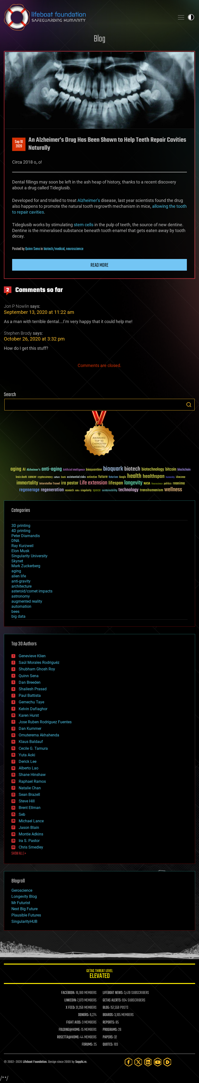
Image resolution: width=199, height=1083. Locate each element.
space (97, 490)
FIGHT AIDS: (73, 1022)
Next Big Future (24, 909)
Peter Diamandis (25, 535)
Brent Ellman (30, 807)
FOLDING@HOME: (69, 1030)
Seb (22, 814)
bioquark (113, 469)
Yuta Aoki (27, 755)
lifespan (115, 483)
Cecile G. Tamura (33, 748)
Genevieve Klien (32, 656)
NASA (147, 484)
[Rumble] (167, 1062)
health (134, 476)
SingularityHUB (24, 921)
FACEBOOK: (68, 993)
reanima (179, 483)
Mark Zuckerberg (25, 566)
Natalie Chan (30, 788)
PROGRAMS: (110, 1030)
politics (168, 483)
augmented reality (26, 601)
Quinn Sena (32, 249)
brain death (21, 477)
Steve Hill (27, 801)
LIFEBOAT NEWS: (113, 993)
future (103, 477)
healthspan (154, 477)
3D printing (20, 525)
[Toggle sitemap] (181, 17)
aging (15, 469)
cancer (32, 477)
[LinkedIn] (148, 1062)
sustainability (109, 490)
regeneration (52, 490)
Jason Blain (29, 827)
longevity (133, 483)
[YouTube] (158, 1062)
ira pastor (69, 483)
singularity (86, 490)
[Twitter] (138, 1062)
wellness (173, 490)
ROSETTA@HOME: (68, 1037)
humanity (170, 477)
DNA (15, 540)
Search (189, 404)
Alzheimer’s (88, 200)
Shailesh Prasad (33, 689)
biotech (132, 469)
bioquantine (94, 469)
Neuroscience (157, 484)
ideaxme (180, 477)
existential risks (76, 477)
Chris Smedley (31, 847)
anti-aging (51, 469)
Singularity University (29, 556)
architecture (21, 586)
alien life (18, 576)
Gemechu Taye (31, 702)
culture (57, 477)
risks (77, 490)
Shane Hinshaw (32, 774)
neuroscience (74, 249)
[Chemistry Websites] (99, 434)
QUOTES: (108, 1044)
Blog (99, 39)
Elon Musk (20, 551)
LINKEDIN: (70, 1000)
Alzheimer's (33, 470)
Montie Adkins (31, 834)
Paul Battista (30, 695)
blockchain (184, 470)
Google (122, 477)
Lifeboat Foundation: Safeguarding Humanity (87, 17)
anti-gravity (21, 581)
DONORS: (83, 1015)
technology (128, 490)
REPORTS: (109, 1022)
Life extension (93, 483)
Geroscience (21, 890)
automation (21, 606)
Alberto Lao (28, 768)
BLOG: (106, 1008)
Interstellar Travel (49, 484)
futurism (113, 477)
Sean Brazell (29, 794)
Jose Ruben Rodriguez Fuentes (45, 722)
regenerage (29, 490)
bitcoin (170, 469)
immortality (27, 483)
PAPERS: (108, 1037)
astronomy (20, 596)
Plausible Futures (26, 915)
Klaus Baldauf (31, 741)
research (69, 490)
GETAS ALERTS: (112, 1000)
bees (15, 611)
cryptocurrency (45, 477)
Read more (99, 265)
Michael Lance (31, 821)
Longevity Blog (24, 896)
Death (63, 477)
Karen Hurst (29, 715)
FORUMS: (87, 1044)
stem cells (83, 224)
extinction (92, 477)
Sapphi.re (80, 1062)
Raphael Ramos (32, 781)
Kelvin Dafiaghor (33, 709)
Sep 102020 (19, 144)
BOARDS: (108, 1015)
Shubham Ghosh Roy (37, 669)
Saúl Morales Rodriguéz (39, 662)
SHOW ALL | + (18, 853)
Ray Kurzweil (22, 545)
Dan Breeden (30, 682)
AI (24, 469)
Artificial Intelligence (74, 470)
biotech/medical (54, 249)
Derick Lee (27, 761)
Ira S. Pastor (29, 840)
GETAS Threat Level (99, 974)
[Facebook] (129, 1062)
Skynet (17, 561)
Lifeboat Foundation (35, 1062)
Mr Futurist (20, 902)
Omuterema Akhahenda (39, 735)
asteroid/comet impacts (31, 591)
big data (18, 616)
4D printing (20, 530)
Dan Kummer (30, 728)
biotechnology (152, 469)
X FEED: (70, 1008)
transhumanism (151, 490)
